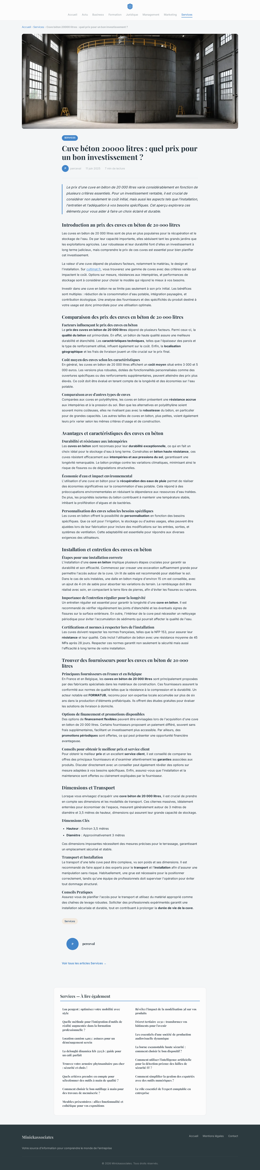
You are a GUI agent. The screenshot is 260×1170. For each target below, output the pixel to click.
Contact (233, 1136)
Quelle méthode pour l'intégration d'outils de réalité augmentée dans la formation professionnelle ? (92, 1026)
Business (98, 14)
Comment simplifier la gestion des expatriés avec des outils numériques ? (165, 1078)
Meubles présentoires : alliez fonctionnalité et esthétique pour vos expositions (92, 1104)
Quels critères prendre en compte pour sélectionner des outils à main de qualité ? (90, 1078)
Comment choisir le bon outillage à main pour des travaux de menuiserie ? (93, 1091)
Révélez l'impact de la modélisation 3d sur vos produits (165, 1011)
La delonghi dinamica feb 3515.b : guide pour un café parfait (91, 1053)
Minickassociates (37, 1137)
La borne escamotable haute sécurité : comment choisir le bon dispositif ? (160, 1049)
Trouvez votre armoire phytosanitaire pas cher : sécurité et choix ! (93, 1066)
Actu (85, 14)
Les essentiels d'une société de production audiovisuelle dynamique (163, 1036)
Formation (114, 14)
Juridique (132, 14)
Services (186, 14)
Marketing (170, 14)
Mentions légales (213, 1136)
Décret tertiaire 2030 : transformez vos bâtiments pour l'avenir (161, 1024)
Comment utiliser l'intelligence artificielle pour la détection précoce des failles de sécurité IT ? (163, 1064)
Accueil (72, 14)
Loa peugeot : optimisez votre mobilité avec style (91, 1011)
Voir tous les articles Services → (84, 963)
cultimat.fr (93, 269)
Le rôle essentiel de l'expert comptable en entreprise (163, 1091)
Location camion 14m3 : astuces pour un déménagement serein (88, 1040)
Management (151, 14)
